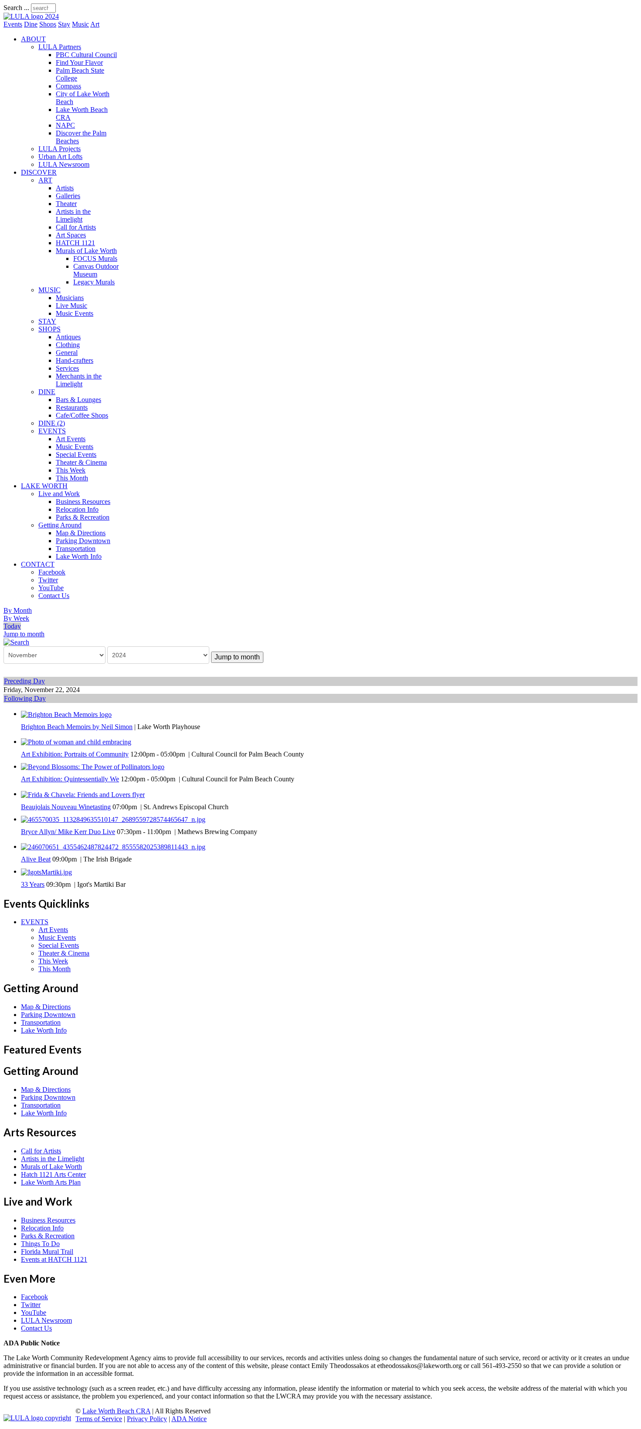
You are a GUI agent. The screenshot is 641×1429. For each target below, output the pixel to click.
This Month (72, 478)
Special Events (76, 454)
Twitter (48, 580)
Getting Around (60, 525)
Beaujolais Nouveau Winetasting (66, 807)
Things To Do (40, 1243)
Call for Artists (76, 227)
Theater (66, 203)
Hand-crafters (74, 360)
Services (67, 368)
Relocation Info (77, 509)
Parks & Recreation (82, 517)
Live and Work (59, 493)
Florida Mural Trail (47, 1251)
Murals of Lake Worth (86, 250)
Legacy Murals (94, 282)
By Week (16, 618)
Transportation (75, 548)
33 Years (32, 884)
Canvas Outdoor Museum (96, 270)
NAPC (65, 125)
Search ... (16, 7)
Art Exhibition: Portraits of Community (75, 754)
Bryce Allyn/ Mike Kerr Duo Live (68, 831)
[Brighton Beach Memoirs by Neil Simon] (66, 713)
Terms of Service (98, 1418)
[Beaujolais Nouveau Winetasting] (83, 793)
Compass (68, 86)
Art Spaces (71, 235)
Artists (65, 188)
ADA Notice (189, 1418)
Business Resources (83, 501)
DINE (46, 391)
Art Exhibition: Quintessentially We (70, 779)
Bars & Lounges (78, 399)
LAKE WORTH (44, 486)
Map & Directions (81, 533)
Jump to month (23, 634)
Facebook (51, 572)
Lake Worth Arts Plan (51, 1182)
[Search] (16, 641)
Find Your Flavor (79, 62)
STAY (47, 321)
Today (12, 626)
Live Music (71, 305)
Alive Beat (36, 859)
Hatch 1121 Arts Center (53, 1174)
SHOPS (49, 329)
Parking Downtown (83, 540)
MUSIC (49, 290)
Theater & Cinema (81, 462)
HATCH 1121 (75, 243)
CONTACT (38, 564)
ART (45, 180)
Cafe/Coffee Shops (82, 415)
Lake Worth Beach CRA (116, 1411)
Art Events (70, 439)
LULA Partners (59, 47)
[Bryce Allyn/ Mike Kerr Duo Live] (113, 819)
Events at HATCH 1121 (54, 1259)
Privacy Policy (147, 1418)
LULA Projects (59, 148)
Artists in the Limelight (73, 215)
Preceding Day (24, 681)
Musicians (70, 297)
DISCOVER (39, 172)
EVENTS (52, 431)
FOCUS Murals (95, 258)
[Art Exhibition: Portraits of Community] (76, 741)
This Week (70, 470)
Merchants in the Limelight (79, 380)
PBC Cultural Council (86, 54)
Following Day (25, 698)
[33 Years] (46, 871)
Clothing (68, 344)
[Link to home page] (31, 16)
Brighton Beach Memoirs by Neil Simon (77, 726)
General (67, 352)
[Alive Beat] (113, 846)
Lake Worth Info (79, 556)
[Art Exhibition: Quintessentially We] (92, 766)
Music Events (74, 313)
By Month (17, 610)
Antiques (68, 337)
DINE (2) (51, 423)
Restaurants (72, 407)
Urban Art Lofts (60, 156)
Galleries (68, 195)
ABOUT (33, 39)
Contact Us (53, 595)
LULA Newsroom (63, 164)
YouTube (51, 587)
